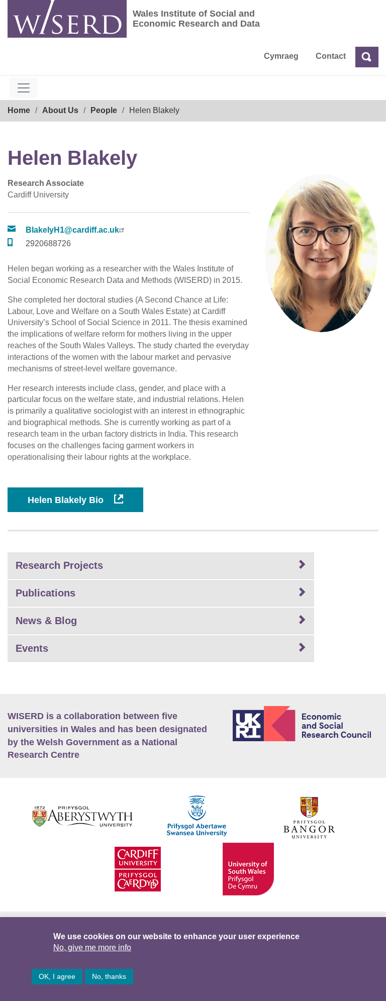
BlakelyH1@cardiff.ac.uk (72, 230)
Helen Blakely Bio (67, 500)
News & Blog (46, 620)
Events (32, 648)
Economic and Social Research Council (305, 723)
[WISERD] (67, 19)
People (103, 110)
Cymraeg (281, 56)
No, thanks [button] (109, 976)
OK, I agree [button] (57, 976)
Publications (45, 592)
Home (19, 110)
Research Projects (59, 565)
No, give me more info (92, 947)
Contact (331, 56)
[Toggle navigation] (24, 88)
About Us (60, 110)
